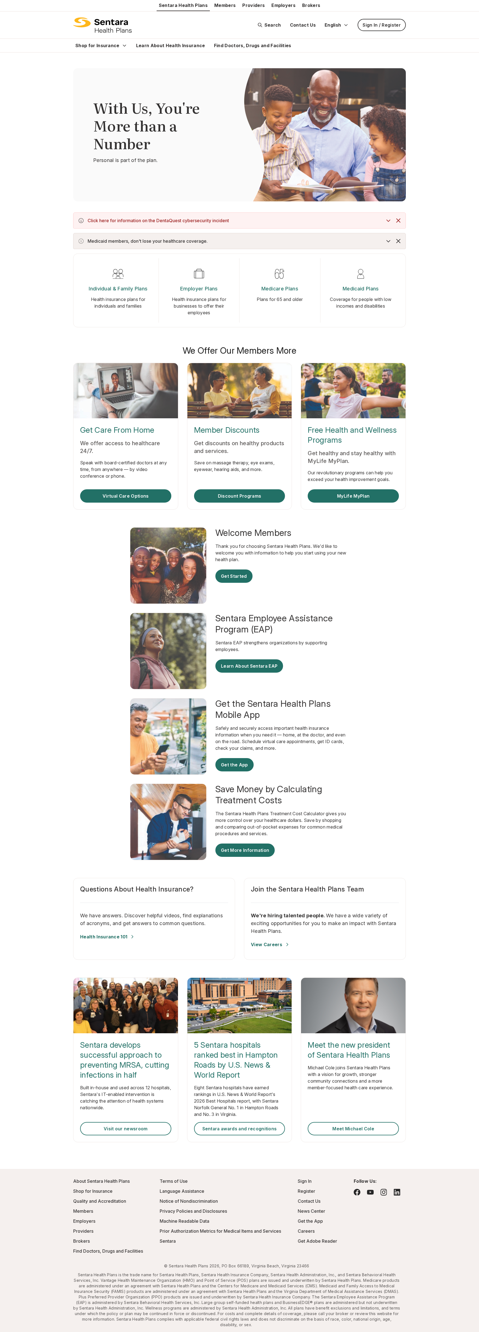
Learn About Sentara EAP (249, 666)
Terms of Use (174, 1181)
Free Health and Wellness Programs (352, 435)
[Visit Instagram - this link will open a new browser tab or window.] (383, 1192)
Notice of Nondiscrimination (189, 1201)
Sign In (305, 1181)
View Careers (266, 944)
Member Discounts (227, 430)
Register (306, 1191)
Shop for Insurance (97, 45)
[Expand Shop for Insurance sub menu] (124, 45)
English (333, 25)
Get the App (234, 765)
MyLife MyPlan (353, 496)
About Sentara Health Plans (101, 1181)
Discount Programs (239, 496)
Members (225, 5)
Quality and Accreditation (99, 1201)
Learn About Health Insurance (170, 45)
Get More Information (245, 850)
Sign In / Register (382, 25)
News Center (311, 1211)
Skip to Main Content (8, 8)
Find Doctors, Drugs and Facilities (252, 45)
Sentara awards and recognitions (239, 1128)
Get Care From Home (117, 430)
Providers (253, 5)
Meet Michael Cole (353, 1128)
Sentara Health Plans (183, 5)
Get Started (234, 576)
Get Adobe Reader (317, 1241)
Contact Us (303, 25)
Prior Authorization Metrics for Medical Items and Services (220, 1231)
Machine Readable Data (184, 1221)
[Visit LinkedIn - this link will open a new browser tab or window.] (397, 1192)
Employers (283, 5)
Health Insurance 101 (103, 937)
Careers (306, 1231)
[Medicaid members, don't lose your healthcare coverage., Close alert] (398, 241)
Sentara (168, 1241)
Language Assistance (182, 1191)
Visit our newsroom (126, 1128)
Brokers (311, 5)
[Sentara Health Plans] (102, 25)
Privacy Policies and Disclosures (193, 1211)
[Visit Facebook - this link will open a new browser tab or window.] (357, 1192)
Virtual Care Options (126, 496)
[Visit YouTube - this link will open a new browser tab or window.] (370, 1192)
